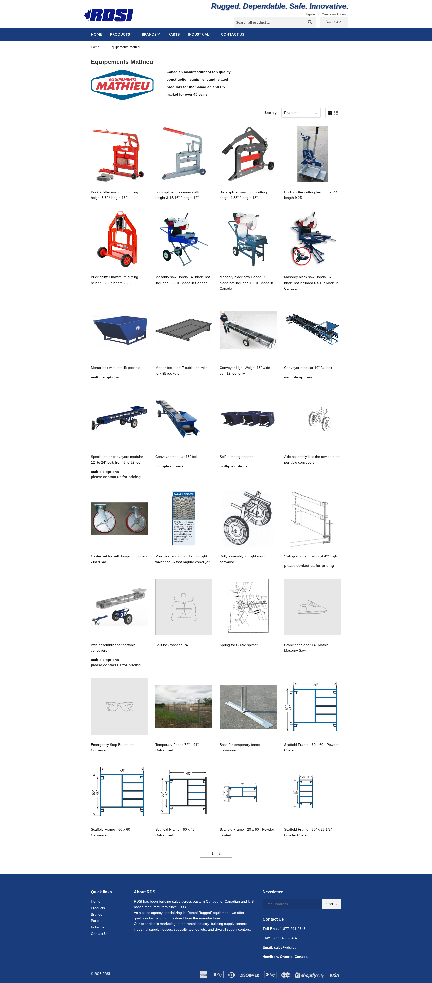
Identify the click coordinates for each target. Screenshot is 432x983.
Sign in (310, 14)
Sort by (270, 113)
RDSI (106, 974)
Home (96, 34)
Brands (149, 34)
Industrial (199, 34)
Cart (338, 22)
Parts (174, 34)
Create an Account (335, 14)
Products (120, 34)
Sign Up (332, 904)
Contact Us (232, 34)
